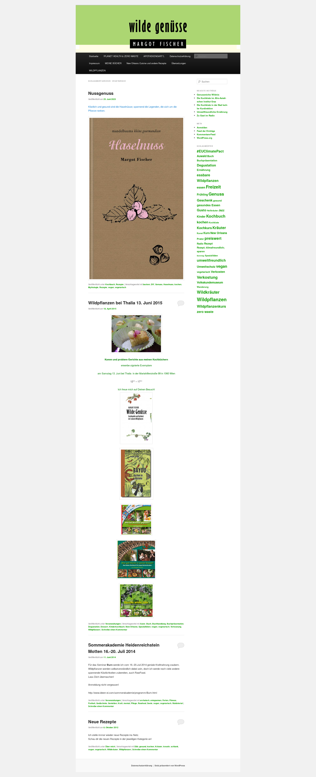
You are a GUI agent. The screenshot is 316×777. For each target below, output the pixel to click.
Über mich (110, 746)
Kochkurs (204, 227)
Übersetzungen (178, 63)
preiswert (213, 238)
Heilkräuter (212, 210)
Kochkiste (214, 222)
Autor (142, 623)
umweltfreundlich (211, 260)
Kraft (120, 703)
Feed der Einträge (206, 130)
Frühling (202, 194)
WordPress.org (204, 137)
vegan (111, 287)
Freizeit (213, 187)
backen (146, 284)
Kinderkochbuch (117, 626)
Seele (149, 703)
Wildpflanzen (94, 629)
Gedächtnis (101, 703)
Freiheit (91, 703)
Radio (200, 243)
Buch (148, 623)
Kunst (200, 233)
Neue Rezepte (102, 721)
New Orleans (132, 626)
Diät (136, 746)
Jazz (221, 210)
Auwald (202, 156)
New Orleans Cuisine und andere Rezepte (146, 63)
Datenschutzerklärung (180, 56)
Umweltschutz (206, 267)
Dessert (104, 626)
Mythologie (93, 287)
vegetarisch (120, 287)
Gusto (201, 210)
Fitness (172, 700)
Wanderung (203, 286)
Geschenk (204, 200)
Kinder (201, 216)
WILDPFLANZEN (97, 70)
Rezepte (120, 284)
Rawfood (142, 703)
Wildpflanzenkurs (211, 306)
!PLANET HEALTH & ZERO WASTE (121, 56)
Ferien (165, 700)
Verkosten (218, 272)
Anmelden (202, 127)
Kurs (206, 233)
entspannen (155, 700)
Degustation (94, 626)
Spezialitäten (145, 626)
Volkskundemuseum (210, 282)
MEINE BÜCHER (113, 63)
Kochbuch (110, 284)
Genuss (158, 284)
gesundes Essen (208, 205)
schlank (174, 746)
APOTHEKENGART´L (154, 56)
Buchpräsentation (175, 623)
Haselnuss (168, 284)
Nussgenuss (100, 93)
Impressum (94, 63)
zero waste (205, 311)
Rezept (208, 243)
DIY (152, 284)
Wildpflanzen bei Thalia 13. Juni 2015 (125, 303)
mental (127, 703)
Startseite (93, 56)
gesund (142, 746)
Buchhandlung (159, 623)
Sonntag (200, 255)
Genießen (112, 703)
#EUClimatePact (210, 151)
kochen (177, 284)
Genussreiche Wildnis (208, 94)
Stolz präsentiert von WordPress (170, 765)
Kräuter (158, 746)
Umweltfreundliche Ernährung (212, 111)
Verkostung (176, 626)
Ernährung (203, 170)
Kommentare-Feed (206, 134)
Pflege (134, 703)
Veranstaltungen (113, 623)
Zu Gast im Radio (206, 115)
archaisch (144, 700)
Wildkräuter (112, 749)
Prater (200, 238)
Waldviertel (177, 703)
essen (201, 187)
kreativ (166, 746)
